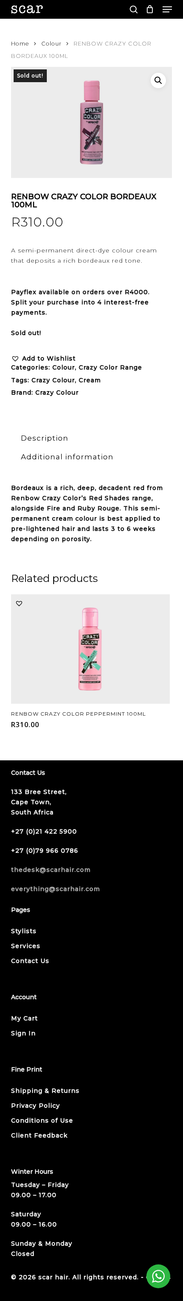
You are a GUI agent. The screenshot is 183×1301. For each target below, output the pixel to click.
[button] (167, 9)
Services (25, 946)
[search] (134, 9)
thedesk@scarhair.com (51, 870)
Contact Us (30, 961)
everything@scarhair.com (55, 889)
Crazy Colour (53, 380)
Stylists (24, 931)
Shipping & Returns (45, 1091)
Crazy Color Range (110, 367)
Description (45, 438)
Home (20, 43)
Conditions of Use (42, 1120)
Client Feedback (39, 1135)
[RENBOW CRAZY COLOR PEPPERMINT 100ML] (90, 649)
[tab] (92, 438)
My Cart (24, 1018)
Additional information (67, 457)
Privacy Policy (35, 1105)
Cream (90, 380)
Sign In (23, 1033)
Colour (51, 43)
